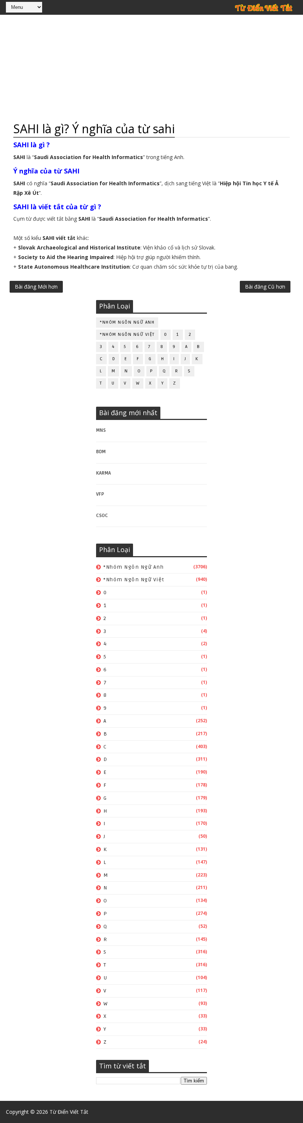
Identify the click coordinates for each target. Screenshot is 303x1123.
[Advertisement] (151, 68)
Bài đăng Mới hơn (36, 286)
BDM (101, 452)
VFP (100, 494)
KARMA (103, 473)
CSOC (102, 516)
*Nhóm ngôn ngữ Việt (127, 334)
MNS (101, 430)
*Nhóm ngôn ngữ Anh (127, 322)
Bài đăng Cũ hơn (265, 286)
